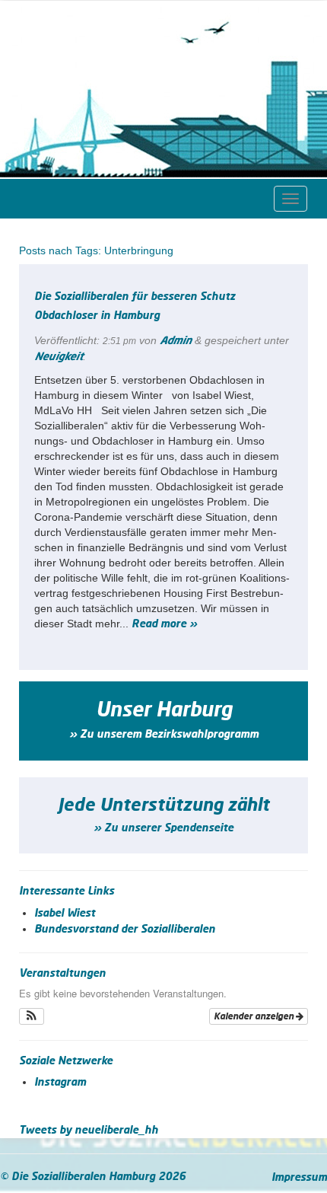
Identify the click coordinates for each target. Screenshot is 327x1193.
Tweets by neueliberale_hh (88, 1130)
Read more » (164, 624)
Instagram (60, 1082)
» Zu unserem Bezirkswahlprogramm (164, 734)
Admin (176, 341)
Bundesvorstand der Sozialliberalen (124, 929)
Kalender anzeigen (255, 1016)
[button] (31, 1016)
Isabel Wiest (64, 913)
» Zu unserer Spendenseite (163, 828)
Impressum (299, 1177)
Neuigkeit (58, 357)
